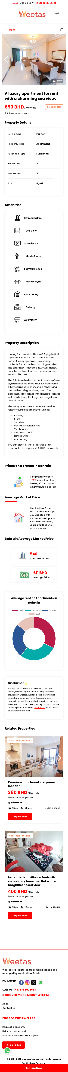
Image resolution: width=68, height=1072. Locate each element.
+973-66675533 (45, 3)
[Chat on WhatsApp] (7, 1050)
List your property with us (16, 1031)
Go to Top (15, 1045)
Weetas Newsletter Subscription (20, 1035)
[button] (62, 59)
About (5, 1003)
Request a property (13, 1027)
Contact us (8, 1008)
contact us (39, 707)
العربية (15, 2)
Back (12, 29)
